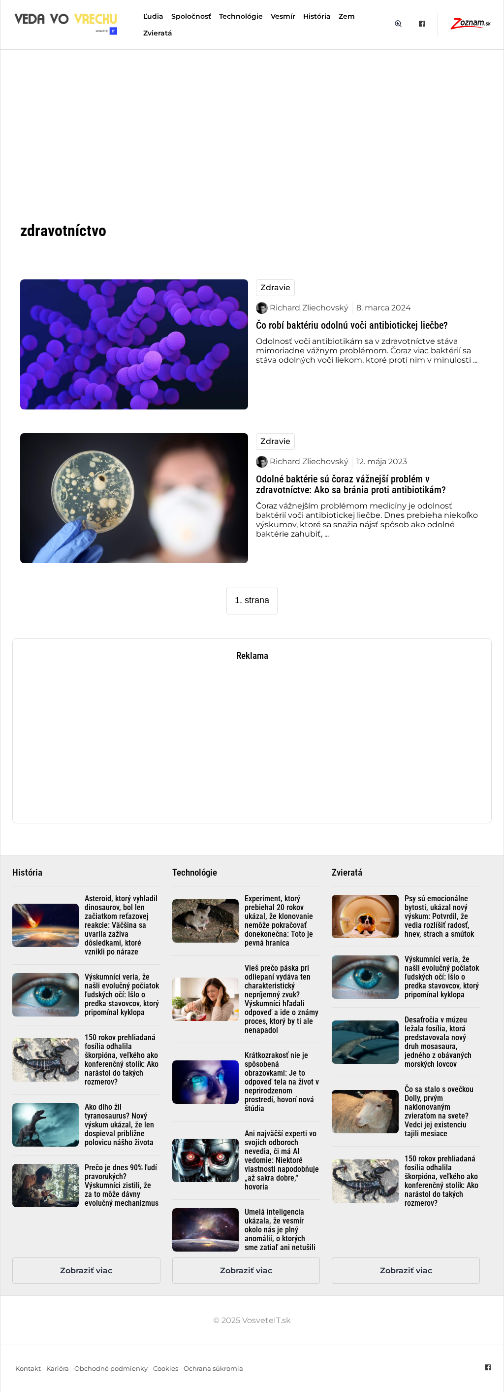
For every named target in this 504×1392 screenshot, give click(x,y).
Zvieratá (157, 33)
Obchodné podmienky (111, 1368)
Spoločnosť (191, 16)
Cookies (165, 1368)
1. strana (252, 600)
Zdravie (275, 287)
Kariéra (57, 1368)
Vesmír (283, 16)
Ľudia (153, 16)
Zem (347, 16)
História (317, 16)
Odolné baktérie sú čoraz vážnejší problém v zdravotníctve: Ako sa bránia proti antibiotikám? (351, 484)
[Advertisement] (252, 127)
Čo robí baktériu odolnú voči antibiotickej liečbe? (352, 325)
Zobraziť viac (86, 1270)
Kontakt (28, 1368)
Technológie (241, 16)
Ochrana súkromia (213, 1368)
